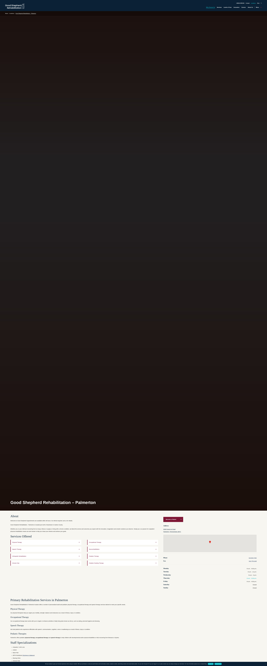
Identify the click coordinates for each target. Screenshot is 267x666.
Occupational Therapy (95, 542)
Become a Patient (171, 519)
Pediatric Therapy (94, 556)
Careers (243, 7)
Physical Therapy (17, 542)
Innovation (236, 7)
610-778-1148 (253, 561)
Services (219, 7)
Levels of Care (228, 7)
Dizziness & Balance (28, 655)
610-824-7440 (253, 558)
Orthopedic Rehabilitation (19, 556)
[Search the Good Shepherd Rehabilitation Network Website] (261, 3)
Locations (253, 3)
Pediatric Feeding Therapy (96, 563)
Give (258, 3)
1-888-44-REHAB (240, 3)
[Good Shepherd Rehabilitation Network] (14, 6)
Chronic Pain (15, 563)
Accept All (210, 663)
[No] (265, 664)
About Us (250, 7)
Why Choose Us (210, 7)
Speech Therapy (16, 549)
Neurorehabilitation (94, 549)
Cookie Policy (218, 663)
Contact (248, 3)
